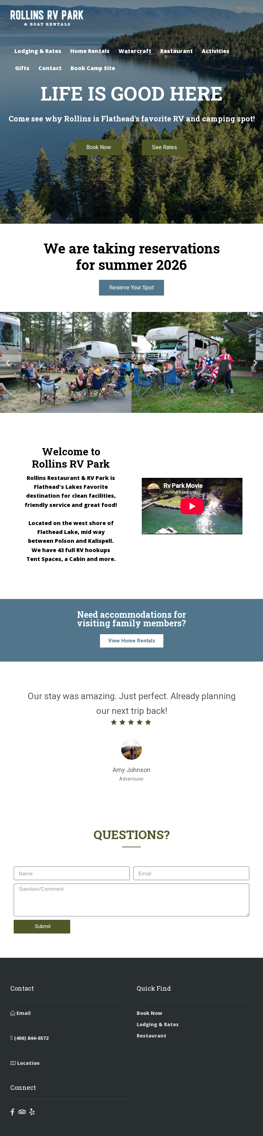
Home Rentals (90, 51)
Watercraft (134, 51)
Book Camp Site (93, 68)
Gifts (22, 68)
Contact (50, 68)
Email (23, 1013)
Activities (215, 51)
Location (28, 1063)
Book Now (149, 1013)
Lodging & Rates (37, 51)
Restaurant (176, 51)
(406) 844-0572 (31, 1038)
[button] (7, 362)
